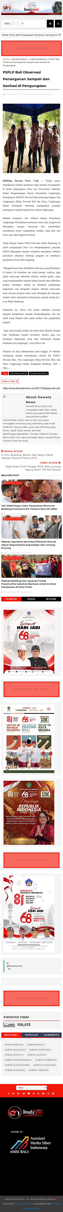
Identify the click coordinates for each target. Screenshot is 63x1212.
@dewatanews (14, 966)
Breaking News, (30, 94)
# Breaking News (18, 373)
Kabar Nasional (15, 1070)
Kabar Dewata (14, 1055)
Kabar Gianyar (36, 1055)
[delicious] (53, 1093)
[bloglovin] (29, 1093)
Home (6, 59)
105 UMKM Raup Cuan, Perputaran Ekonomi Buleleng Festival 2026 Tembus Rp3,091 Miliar (29, 507)
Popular (31, 1035)
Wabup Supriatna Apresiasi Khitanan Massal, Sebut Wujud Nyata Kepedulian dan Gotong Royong (28, 544)
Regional (11, 1035)
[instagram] (48, 1093)
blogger (51, 599)
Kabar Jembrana (46, 1060)
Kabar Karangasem (17, 1065)
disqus (31, 599)
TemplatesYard (23, 1204)
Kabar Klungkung (44, 1065)
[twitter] (13, 1093)
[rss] (38, 1093)
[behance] (43, 1093)
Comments (51, 1035)
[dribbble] (33, 1093)
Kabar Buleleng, (46, 94)
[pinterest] (24, 1093)
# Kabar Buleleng (38, 373)
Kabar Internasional (18, 1060)
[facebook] (8, 1093)
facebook (11, 599)
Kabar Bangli (35, 1044)
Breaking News (19, 59)
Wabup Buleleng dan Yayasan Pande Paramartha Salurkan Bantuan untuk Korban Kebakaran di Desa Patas (28, 584)
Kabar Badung (14, 1044)
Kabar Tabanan (39, 1070)
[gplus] (19, 1093)
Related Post (10, 475)
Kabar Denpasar (40, 1050)
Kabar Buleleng (38, 59)
